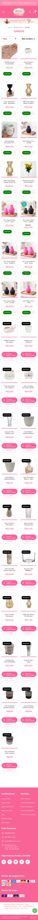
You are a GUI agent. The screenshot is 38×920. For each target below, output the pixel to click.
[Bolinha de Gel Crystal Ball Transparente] (14, 74)
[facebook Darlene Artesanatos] (9, 862)
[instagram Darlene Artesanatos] (4, 862)
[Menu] (3, 12)
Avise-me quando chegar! (11, 354)
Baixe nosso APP (7, 811)
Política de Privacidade (28, 815)
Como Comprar (25, 799)
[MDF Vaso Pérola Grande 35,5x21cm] (14, 192)
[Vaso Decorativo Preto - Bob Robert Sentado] (14, 113)
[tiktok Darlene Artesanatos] (21, 862)
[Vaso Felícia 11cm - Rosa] (33, 312)
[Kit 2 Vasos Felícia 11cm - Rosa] (33, 273)
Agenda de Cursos (7, 807)
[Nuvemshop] (10, 912)
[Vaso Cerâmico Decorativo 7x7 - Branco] (14, 153)
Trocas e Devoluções (27, 811)
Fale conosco (6, 823)
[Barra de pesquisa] (30, 12)
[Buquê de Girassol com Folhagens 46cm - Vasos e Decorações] (33, 192)
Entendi (33, 917)
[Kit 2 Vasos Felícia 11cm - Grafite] (14, 312)
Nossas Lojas (6, 803)
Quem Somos (6, 799)
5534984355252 (10, 833)
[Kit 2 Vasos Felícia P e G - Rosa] (14, 232)
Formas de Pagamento (28, 803)
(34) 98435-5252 (10, 837)
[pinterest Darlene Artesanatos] (27, 862)
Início (10, 27)
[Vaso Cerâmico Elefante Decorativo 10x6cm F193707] (33, 74)
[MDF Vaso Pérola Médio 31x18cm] (33, 113)
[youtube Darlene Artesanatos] (15, 862)
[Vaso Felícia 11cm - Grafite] (33, 153)
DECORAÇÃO (18, 27)
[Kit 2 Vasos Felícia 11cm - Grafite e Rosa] (14, 273)
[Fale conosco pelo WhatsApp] (34, 910)
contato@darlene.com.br (12, 841)
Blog (3, 815)
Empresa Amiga (7, 819)
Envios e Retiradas (27, 807)
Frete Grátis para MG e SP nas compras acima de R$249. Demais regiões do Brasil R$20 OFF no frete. (19, 3)
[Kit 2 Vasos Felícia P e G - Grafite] (33, 234)
